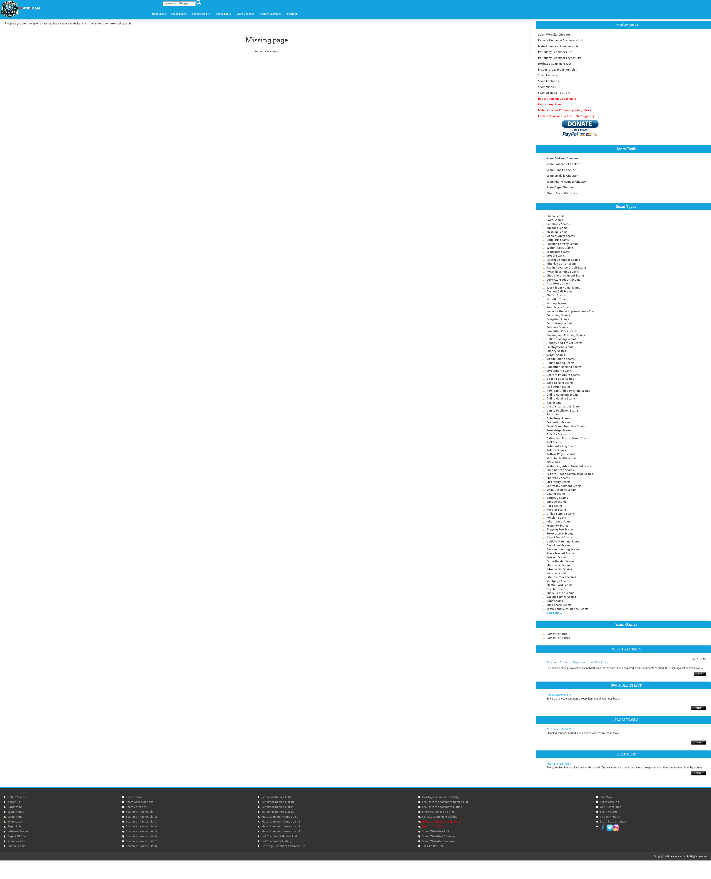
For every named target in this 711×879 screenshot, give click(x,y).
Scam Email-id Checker (562, 175)
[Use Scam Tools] (698, 742)
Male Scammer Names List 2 (281, 821)
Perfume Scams (557, 327)
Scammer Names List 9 (277, 797)
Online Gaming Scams (561, 398)
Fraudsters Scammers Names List (445, 802)
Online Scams (16, 797)
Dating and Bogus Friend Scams (568, 438)
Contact (292, 13)
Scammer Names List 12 (278, 811)
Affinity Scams (556, 434)
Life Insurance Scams (561, 577)
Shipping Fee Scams (559, 529)
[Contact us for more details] (698, 773)
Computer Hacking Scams (564, 367)
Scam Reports (547, 75)
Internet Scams (556, 228)
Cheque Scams (556, 501)
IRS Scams (553, 462)
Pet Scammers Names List (279, 836)
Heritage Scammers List (554, 63)
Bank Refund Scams (559, 382)
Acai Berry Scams (558, 283)
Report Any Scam (434, 826)
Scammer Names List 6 (141, 836)
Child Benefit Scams (560, 470)
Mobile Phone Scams (560, 359)
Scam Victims (16, 841)
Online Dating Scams (560, 363)
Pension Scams (556, 517)
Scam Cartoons (548, 81)
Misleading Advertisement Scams (569, 466)
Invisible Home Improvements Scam (571, 311)
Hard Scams (554, 505)
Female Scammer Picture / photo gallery (566, 116)
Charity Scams (556, 351)
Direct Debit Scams (559, 537)
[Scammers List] (698, 707)
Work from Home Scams (563, 287)
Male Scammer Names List (280, 816)
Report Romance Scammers (557, 98)
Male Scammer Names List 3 (281, 826)
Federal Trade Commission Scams (569, 474)
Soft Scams (554, 442)
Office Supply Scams (560, 513)
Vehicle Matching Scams (563, 541)
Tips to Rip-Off (432, 846)
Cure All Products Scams (563, 279)
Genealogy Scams (558, 430)
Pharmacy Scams (558, 478)
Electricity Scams (558, 482)
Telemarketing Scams (561, 446)
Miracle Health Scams (561, 458)
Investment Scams (559, 370)
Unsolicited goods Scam (563, 406)
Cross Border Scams (560, 561)
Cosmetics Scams (558, 422)
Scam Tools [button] (223, 13)
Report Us (14, 826)
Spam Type (15, 816)
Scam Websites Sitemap (438, 836)
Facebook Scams (558, 224)
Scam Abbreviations (139, 802)
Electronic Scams (558, 565)
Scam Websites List (435, 831)
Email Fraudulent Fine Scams (566, 426)
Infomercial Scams (559, 569)
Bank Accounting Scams (562, 549)
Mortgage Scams (558, 581)
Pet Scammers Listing (276, 841)
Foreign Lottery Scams (562, 244)
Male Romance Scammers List (558, 46)
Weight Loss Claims (560, 247)
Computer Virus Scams (562, 331)
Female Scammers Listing (440, 816)
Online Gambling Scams (562, 394)
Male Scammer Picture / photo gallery (564, 110)
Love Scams (554, 220)
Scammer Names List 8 (141, 846)
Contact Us (15, 807)
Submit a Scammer (266, 51)
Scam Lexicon (135, 797)
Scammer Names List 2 (141, 816)
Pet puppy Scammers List (555, 52)
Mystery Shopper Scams (563, 260)
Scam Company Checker (563, 164)
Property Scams (557, 525)
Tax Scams (553, 402)
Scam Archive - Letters (554, 92)
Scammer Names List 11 (277, 807)
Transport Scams (558, 252)
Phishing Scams (556, 232)
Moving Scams (556, 303)
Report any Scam (550, 104)
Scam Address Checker (562, 158)
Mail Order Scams (558, 386)
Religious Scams (557, 240)
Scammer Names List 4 (141, 826)
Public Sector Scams (560, 593)
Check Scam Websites (561, 193)
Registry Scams (557, 498)
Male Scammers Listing (438, 811)
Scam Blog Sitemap (613, 821)
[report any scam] (568, 128)
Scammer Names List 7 (141, 841)
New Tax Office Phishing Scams (568, 390)
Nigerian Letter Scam (561, 263)
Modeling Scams (557, 299)
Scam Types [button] (179, 13)
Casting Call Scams (559, 291)
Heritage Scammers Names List (283, 846)
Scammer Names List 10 (278, 802)
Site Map (606, 797)
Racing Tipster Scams (561, 597)
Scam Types (15, 811)
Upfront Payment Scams (563, 375)
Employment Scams (559, 347)
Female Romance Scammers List (560, 40)
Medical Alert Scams (560, 236)
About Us (13, 802)
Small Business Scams (561, 490)
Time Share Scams (558, 605)
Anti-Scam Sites (610, 807)
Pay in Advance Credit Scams (566, 267)
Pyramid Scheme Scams (562, 271)
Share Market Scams (560, 553)
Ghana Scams (555, 216)
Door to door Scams (560, 378)
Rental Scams (555, 355)
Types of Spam (17, 836)
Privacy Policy (610, 816)
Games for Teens (558, 638)
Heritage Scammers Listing (441, 797)
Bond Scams (554, 601)
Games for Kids (556, 634)
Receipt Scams (556, 509)
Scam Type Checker (560, 187)
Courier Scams (556, 557)
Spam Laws (15, 821)
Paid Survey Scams (559, 323)
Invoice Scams (556, 573)
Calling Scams (555, 493)
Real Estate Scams (559, 307)
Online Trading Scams (561, 339)
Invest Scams (555, 255)
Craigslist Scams (557, 319)
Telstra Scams (556, 450)
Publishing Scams (558, 315)
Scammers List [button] (201, 13)
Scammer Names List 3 (141, 821)
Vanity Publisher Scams (562, 410)
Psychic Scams (556, 589)
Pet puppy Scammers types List (559, 58)
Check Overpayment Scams (565, 275)
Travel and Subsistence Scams (567, 609)
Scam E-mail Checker (561, 170)
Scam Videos (547, 87)
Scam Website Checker (554, 34)
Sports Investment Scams (563, 486)
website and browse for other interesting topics (101, 23)
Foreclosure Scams (559, 533)
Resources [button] (159, 13)
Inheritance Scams (559, 521)
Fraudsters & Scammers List (557, 69)
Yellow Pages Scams (560, 454)
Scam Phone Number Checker (566, 181)
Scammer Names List (140, 811)
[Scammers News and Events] (700, 673)
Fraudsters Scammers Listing (442, 807)
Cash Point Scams (558, 545)
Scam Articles (609, 802)
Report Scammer (270, 13)
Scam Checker (245, 13)
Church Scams (556, 295)
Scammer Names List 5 (141, 831)
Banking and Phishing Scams (565, 335)
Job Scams (553, 414)
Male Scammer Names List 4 (281, 831)
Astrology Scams (558, 418)
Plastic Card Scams (559, 585)
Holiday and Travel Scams (564, 343)
